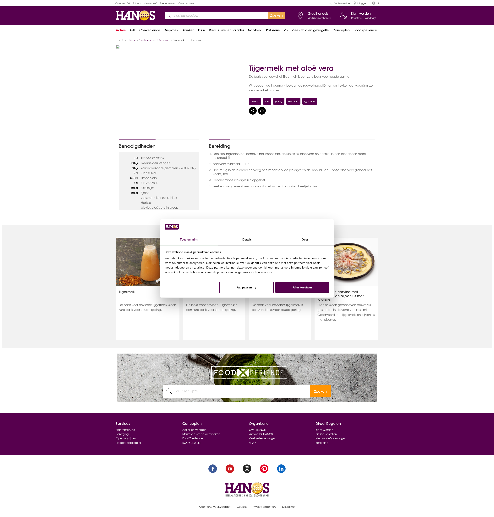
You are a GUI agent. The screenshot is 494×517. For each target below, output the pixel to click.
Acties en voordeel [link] (194, 430)
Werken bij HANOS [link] (261, 434)
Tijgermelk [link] (127, 291)
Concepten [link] (341, 30)
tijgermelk (309, 101)
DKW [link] (201, 30)
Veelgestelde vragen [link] (262, 438)
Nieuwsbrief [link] (150, 3)
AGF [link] (132, 30)
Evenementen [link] (167, 3)
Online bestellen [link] (326, 434)
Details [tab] (247, 239)
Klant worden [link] (324, 430)
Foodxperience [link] (147, 40)
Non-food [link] (255, 30)
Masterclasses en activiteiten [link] (201, 434)
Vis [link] (286, 30)
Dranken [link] (188, 30)
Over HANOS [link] (122, 3)
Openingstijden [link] (126, 438)
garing (279, 101)
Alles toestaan (302, 287)
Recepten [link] (164, 40)
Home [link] (132, 40)
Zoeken (320, 391)
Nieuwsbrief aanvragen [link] (331, 438)
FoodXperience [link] (365, 30)
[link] (360, 3)
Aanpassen (244, 287)
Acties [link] (121, 30)
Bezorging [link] (122, 434)
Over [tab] (305, 239)
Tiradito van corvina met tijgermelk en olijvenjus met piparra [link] (340, 296)
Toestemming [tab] (189, 239)
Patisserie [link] (273, 30)
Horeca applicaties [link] (128, 443)
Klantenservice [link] (341, 3)
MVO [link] (252, 443)
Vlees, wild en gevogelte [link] (310, 30)
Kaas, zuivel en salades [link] (226, 30)
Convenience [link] (149, 30)
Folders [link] (137, 3)
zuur (267, 101)
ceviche (255, 101)
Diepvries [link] (171, 30)
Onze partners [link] (186, 3)
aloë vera (293, 101)
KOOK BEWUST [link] (191, 443)
